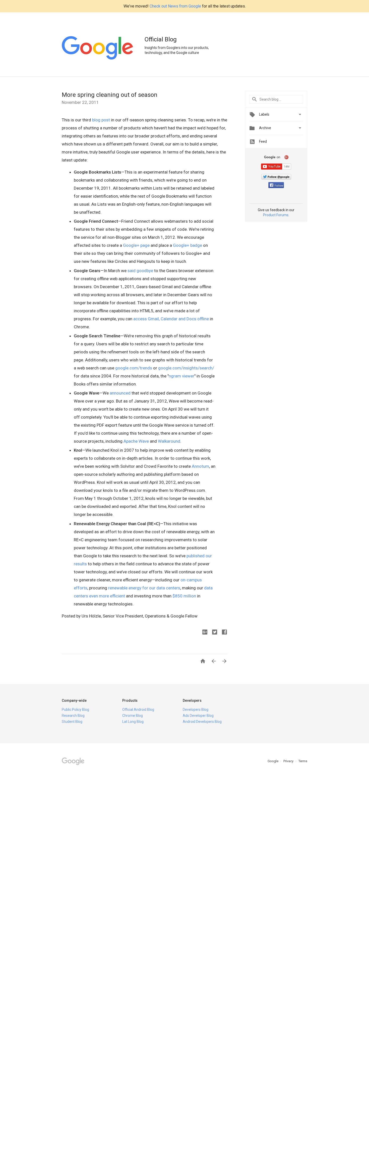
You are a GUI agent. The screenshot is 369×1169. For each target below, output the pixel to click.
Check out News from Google (175, 6)
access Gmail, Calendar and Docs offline (171, 318)
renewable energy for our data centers (144, 587)
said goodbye (140, 270)
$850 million (184, 595)
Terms (302, 761)
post (105, 119)
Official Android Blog (138, 710)
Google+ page (136, 245)
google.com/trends (133, 367)
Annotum (200, 466)
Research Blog (73, 716)
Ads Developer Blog (198, 716)
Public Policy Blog (75, 710)
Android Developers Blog (202, 722)
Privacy (288, 761)
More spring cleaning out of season (109, 94)
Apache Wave (136, 441)
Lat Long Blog (133, 722)
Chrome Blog (132, 716)
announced (120, 393)
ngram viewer (181, 375)
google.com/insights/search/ (186, 367)
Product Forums (275, 215)
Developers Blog (195, 710)
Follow (279, 185)
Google (273, 761)
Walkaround (169, 441)
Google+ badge (187, 245)
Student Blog (72, 722)
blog (96, 119)
